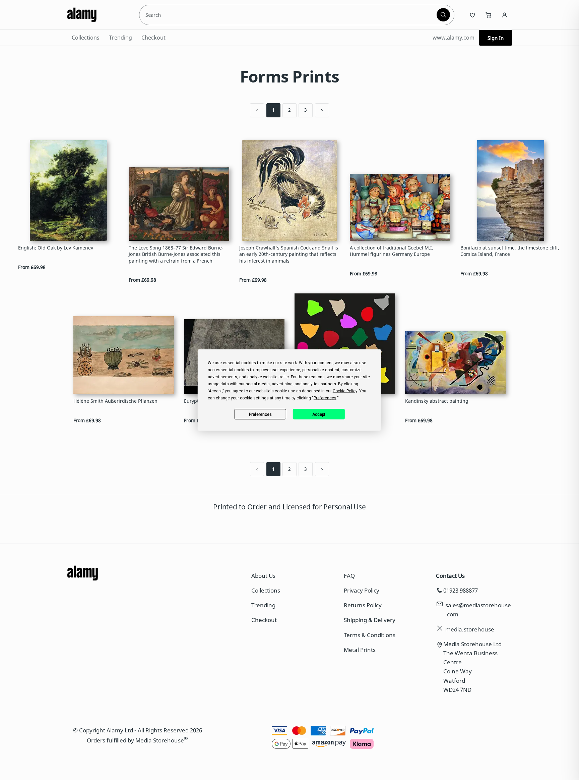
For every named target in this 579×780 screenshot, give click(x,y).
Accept (318, 414)
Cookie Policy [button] (345, 391)
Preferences (260, 414)
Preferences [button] (325, 398)
